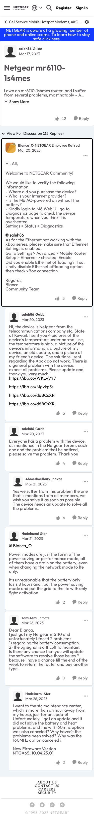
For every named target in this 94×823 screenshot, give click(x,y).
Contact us (47, 785)
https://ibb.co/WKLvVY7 (32, 378)
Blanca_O (26, 145)
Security (47, 793)
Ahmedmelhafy (37, 479)
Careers (47, 789)
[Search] (49, 8)
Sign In (82, 7)
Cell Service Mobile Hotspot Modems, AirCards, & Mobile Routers (45, 21)
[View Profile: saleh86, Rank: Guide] (10, 51)
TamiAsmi (29, 618)
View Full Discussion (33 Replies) (35, 133)
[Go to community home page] (21, 8)
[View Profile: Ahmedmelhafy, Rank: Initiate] (18, 481)
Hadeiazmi (30, 533)
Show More (19, 102)
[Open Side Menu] (6, 8)
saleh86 (25, 48)
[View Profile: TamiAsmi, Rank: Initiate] (14, 620)
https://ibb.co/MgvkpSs (31, 386)
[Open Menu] (86, 21)
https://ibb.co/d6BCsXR (32, 395)
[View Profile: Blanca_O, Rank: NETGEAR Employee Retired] (11, 148)
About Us (47, 782)
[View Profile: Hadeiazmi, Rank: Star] (14, 536)
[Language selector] (37, 8)
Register (63, 7)
